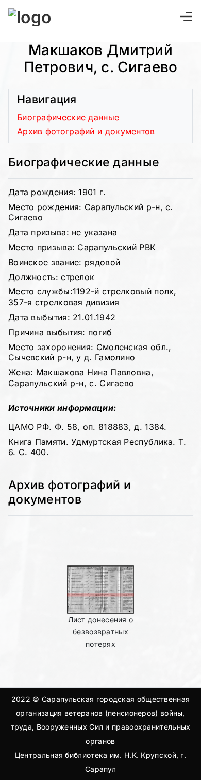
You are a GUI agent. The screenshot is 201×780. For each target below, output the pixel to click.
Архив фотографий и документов (86, 131)
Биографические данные (68, 117)
